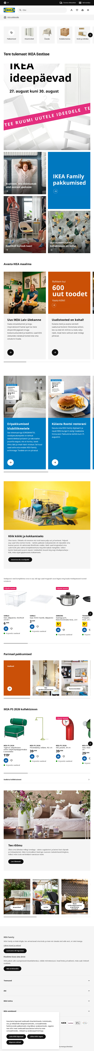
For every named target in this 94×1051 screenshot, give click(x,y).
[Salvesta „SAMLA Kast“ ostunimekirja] (11, 628)
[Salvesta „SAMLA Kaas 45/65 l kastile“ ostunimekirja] (37, 626)
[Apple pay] (78, 1023)
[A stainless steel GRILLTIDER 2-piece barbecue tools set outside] (46, 896)
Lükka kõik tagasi (36, 1037)
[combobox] (41, 10)
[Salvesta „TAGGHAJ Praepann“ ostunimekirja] (90, 630)
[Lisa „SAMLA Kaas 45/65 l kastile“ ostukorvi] (32, 626)
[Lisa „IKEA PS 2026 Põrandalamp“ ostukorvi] (32, 756)
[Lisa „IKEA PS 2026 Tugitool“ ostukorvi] (6, 760)
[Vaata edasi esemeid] (90, 614)
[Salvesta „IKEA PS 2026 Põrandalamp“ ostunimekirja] (37, 756)
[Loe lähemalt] (47, 814)
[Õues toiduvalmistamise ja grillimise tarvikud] (74, 896)
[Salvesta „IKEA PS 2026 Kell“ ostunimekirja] (63, 756)
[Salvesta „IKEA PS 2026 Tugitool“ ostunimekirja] (11, 760)
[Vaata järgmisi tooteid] (90, 35)
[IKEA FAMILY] (69, 180)
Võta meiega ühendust (65, 1047)
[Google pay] (85, 1023)
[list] (47, 35)
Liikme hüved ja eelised (12, 945)
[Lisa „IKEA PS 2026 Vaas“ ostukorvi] (84, 758)
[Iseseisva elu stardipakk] (47, 505)
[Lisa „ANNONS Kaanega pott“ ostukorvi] (58, 630)
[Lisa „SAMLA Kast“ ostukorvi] (6, 628)
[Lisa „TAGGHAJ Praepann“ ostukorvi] (84, 630)
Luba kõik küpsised (16, 1037)
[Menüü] (88, 10)
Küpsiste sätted (15, 1042)
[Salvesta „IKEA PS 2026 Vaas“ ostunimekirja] (90, 758)
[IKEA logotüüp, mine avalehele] (9, 10)
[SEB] (63, 1023)
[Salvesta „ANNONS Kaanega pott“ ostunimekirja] (63, 630)
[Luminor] (71, 1023)
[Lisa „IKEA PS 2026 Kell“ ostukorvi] (58, 756)
